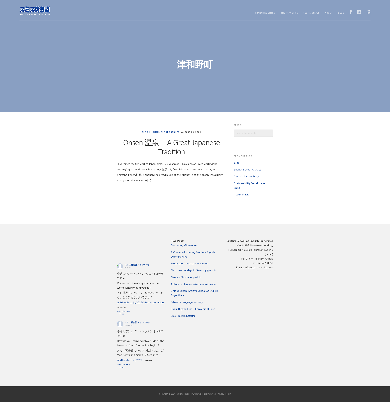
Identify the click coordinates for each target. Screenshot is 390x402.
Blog (145, 132)
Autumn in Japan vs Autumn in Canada (193, 284)
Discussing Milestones (184, 245)
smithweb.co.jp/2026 (129, 360)
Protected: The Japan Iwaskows (189, 264)
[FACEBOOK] (351, 12)
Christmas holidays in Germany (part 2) (193, 270)
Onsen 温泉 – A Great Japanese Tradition (171, 147)
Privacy (221, 394)
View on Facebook (123, 311)
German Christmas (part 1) (185, 277)
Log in (228, 394)
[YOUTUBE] (368, 12)
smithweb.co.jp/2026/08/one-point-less (140, 302)
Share (121, 314)
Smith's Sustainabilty (246, 176)
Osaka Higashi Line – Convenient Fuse (193, 309)
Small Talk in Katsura (183, 316)
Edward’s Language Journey (187, 302)
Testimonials (241, 195)
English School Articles (164, 132)
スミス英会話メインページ (137, 265)
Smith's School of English (35, 11)
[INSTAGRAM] (359, 12)
